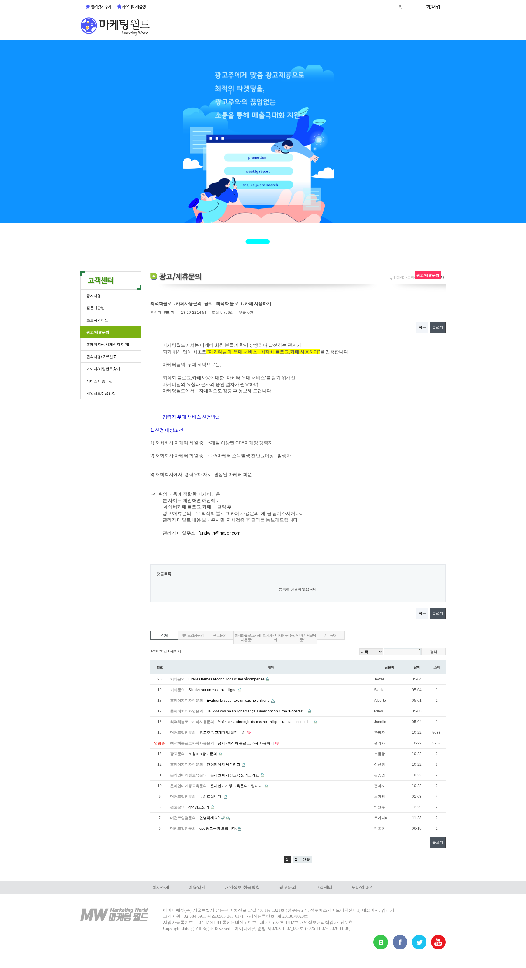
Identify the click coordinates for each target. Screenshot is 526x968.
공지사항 (93, 296)
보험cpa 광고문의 (203, 754)
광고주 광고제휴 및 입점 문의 (222, 732)
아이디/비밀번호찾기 (103, 369)
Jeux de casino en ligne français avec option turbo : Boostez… (257, 711)
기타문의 (330, 635)
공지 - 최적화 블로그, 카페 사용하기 (246, 743)
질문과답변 (95, 308)
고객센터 (323, 887)
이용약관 (196, 887)
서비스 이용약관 (99, 381)
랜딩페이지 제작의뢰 (224, 764)
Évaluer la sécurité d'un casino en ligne (238, 700)
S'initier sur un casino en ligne (212, 690)
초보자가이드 (97, 320)
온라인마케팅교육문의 (303, 637)
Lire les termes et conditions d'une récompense (226, 679)
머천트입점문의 (192, 635)
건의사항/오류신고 (101, 357)
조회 (436, 667)
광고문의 (219, 635)
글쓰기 (437, 327)
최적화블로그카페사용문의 (247, 637)
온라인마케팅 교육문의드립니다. (237, 786)
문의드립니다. (211, 796)
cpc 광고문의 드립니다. (218, 828)
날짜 (417, 667)
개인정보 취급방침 (242, 887)
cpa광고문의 (199, 807)
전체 (164, 635)
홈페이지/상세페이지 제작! (107, 344)
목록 (422, 327)
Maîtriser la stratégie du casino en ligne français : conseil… (265, 722)
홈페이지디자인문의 (275, 637)
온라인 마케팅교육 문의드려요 (235, 775)
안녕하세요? (209, 818)
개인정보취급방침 (101, 393)
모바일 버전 (363, 887)
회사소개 (160, 887)
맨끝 (306, 859)
